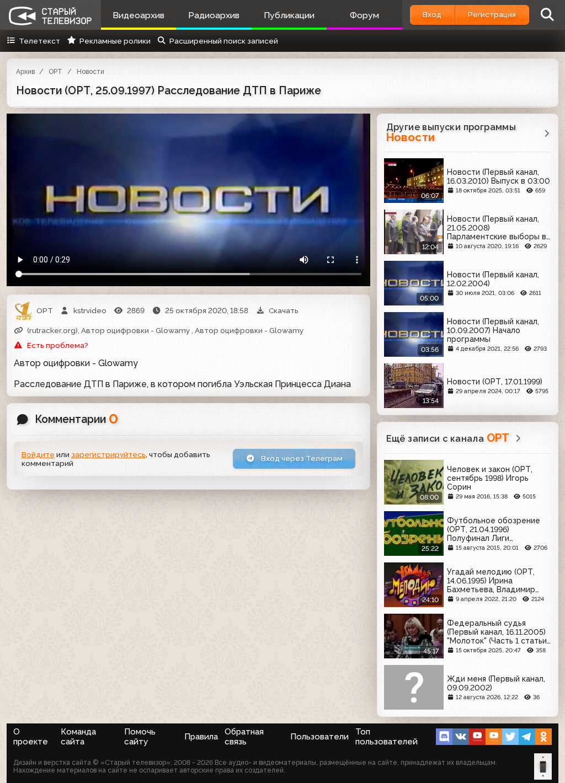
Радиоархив (213, 15)
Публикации (289, 15)
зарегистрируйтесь (108, 454)
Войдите (38, 454)
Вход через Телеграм (301, 458)
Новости (90, 72)
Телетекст (39, 40)
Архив (25, 72)
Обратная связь (244, 737)
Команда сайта (78, 737)
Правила (201, 737)
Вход (432, 14)
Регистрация (492, 14)
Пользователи (319, 737)
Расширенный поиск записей (223, 40)
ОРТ (55, 72)
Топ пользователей (386, 737)
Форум (364, 15)
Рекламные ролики (114, 40)
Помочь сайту (140, 737)
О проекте (30, 737)
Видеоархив (138, 15)
